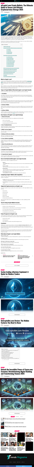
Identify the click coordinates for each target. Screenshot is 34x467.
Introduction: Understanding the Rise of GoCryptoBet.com (10, 350)
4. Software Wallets (9, 53)
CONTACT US (23, 462)
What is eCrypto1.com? (7, 46)
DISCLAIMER (14, 462)
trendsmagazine (6, 325)
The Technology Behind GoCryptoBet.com (8, 352)
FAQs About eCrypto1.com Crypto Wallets (10, 76)
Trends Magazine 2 (7, 12)
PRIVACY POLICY (18, 462)
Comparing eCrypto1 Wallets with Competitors (10, 69)
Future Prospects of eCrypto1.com (8, 73)
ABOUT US (10, 462)
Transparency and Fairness (5, 356)
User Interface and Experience (6, 354)
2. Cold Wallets (9, 50)
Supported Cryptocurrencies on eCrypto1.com (10, 70)
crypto (14, 112)
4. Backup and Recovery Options (11, 60)
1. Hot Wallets (9, 49)
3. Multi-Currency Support (10, 59)
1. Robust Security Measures (10, 63)
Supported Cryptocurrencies (6, 355)
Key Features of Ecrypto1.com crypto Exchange (10, 55)
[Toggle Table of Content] (21, 44)
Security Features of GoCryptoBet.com (7, 353)
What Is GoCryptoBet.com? (5, 351)
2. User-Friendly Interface (10, 58)
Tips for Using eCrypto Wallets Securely (9, 72)
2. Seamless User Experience (10, 64)
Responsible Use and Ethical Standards (7, 357)
